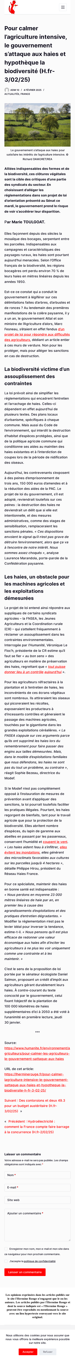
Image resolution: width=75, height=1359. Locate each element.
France (25, 94)
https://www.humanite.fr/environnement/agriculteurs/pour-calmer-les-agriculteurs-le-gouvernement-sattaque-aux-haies (37, 1053)
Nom (11, 1175)
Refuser (47, 1351)
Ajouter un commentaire (25, 1213)
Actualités (11, 94)
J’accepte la (32, 1261)
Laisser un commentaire (25, 1272)
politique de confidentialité (40, 1261)
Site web (13, 1200)
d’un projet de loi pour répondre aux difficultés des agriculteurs (37, 334)
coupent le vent (55, 842)
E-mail (12, 1187)
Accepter (27, 1351)
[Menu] (63, 7)
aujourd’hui (53, 672)
